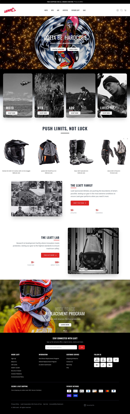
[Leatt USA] (10, 10)
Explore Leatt (75, 10)
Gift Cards (14, 364)
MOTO (46, 10)
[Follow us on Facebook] (116, 360)
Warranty (69, 364)
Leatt (17, 407)
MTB (52, 10)
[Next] (127, 138)
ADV (58, 10)
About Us (14, 361)
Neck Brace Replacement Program (49, 358)
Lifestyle (65, 10)
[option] (65, 42)
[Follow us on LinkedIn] (109, 365)
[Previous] (123, 138)
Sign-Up (13, 358)
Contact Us (69, 361)
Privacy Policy (15, 404)
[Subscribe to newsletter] (81, 347)
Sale (84, 10)
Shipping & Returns (72, 358)
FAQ (67, 367)
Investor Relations (16, 374)
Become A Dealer (16, 371)
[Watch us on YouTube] (97, 365)
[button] (63, 67)
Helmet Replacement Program (48, 361)
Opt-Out (45, 404)
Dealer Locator (15, 367)
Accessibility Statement (56, 404)
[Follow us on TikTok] (103, 365)
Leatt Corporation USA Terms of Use (31, 404)
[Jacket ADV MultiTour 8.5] (49, 152)
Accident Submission (45, 364)
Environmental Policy (17, 377)
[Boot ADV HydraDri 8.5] (81, 152)
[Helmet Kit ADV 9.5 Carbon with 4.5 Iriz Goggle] (16, 152)
